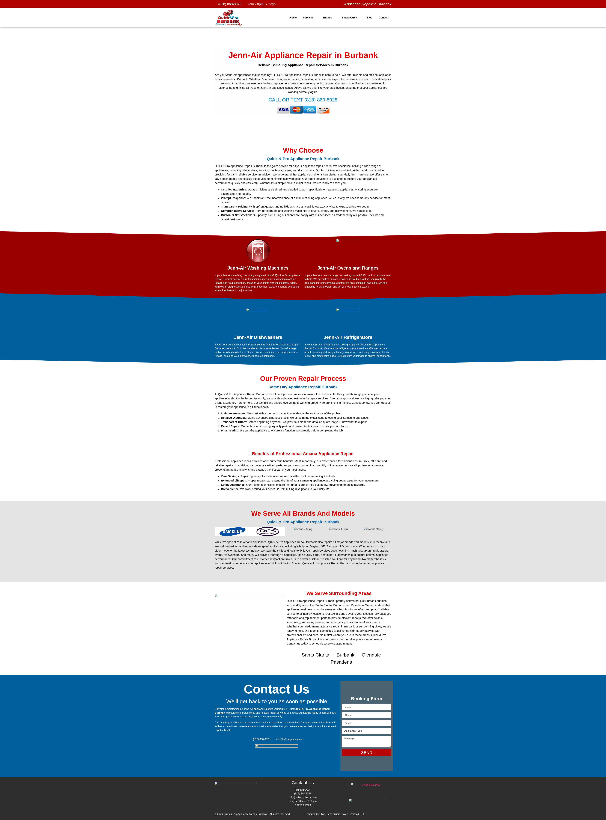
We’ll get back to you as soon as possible (276, 701)
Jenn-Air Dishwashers (258, 337)
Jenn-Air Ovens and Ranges (348, 267)
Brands (327, 17)
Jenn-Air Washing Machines (258, 267)
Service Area (349, 17)
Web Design (350, 814)
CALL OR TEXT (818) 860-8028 (303, 100)
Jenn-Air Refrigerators (348, 337)
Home (293, 17)
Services (308, 17)
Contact (383, 17)
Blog (369, 17)
